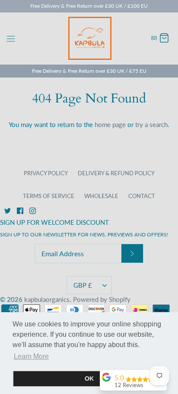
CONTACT (141, 195)
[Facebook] (20, 211)
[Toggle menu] (11, 38)
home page (110, 124)
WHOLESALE (101, 195)
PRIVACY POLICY (46, 173)
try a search (151, 124)
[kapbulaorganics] (89, 38)
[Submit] (132, 253)
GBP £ (82, 285)
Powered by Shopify (101, 299)
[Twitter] (7, 211)
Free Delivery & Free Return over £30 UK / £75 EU (89, 71)
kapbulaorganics (47, 299)
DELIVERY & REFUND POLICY (116, 173)
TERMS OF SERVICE (48, 195)
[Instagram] (32, 211)
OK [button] (89, 378)
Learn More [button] (31, 356)
